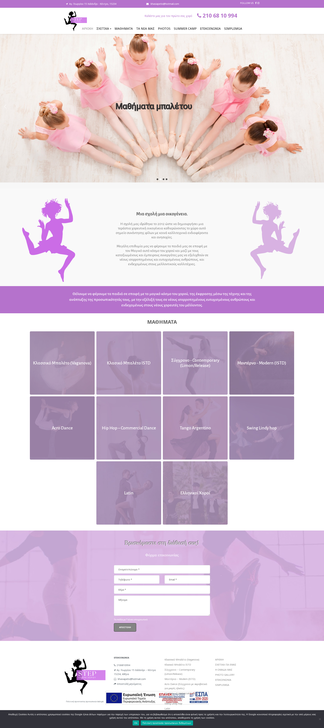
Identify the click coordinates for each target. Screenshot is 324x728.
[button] (5, 106)
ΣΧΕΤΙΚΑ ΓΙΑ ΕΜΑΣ (225, 664)
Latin (167, 708)
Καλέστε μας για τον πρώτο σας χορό (168, 16)
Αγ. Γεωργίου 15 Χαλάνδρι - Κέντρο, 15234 (92, 3)
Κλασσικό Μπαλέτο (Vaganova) (182, 659)
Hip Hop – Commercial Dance (181, 693)
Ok (135, 723)
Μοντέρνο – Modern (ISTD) (180, 679)
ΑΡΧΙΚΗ (219, 659)
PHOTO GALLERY (224, 674)
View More (62, 363)
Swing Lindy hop (173, 703)
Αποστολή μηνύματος (129, 683)
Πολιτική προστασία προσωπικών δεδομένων (166, 723)
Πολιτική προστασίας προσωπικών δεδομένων (86, 701)
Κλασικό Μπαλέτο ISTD (178, 664)
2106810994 (123, 665)
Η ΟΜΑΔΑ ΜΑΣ (223, 669)
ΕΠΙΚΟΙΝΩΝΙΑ (223, 679)
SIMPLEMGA (222, 684)
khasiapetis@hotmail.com (164, 3)
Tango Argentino (174, 698)
